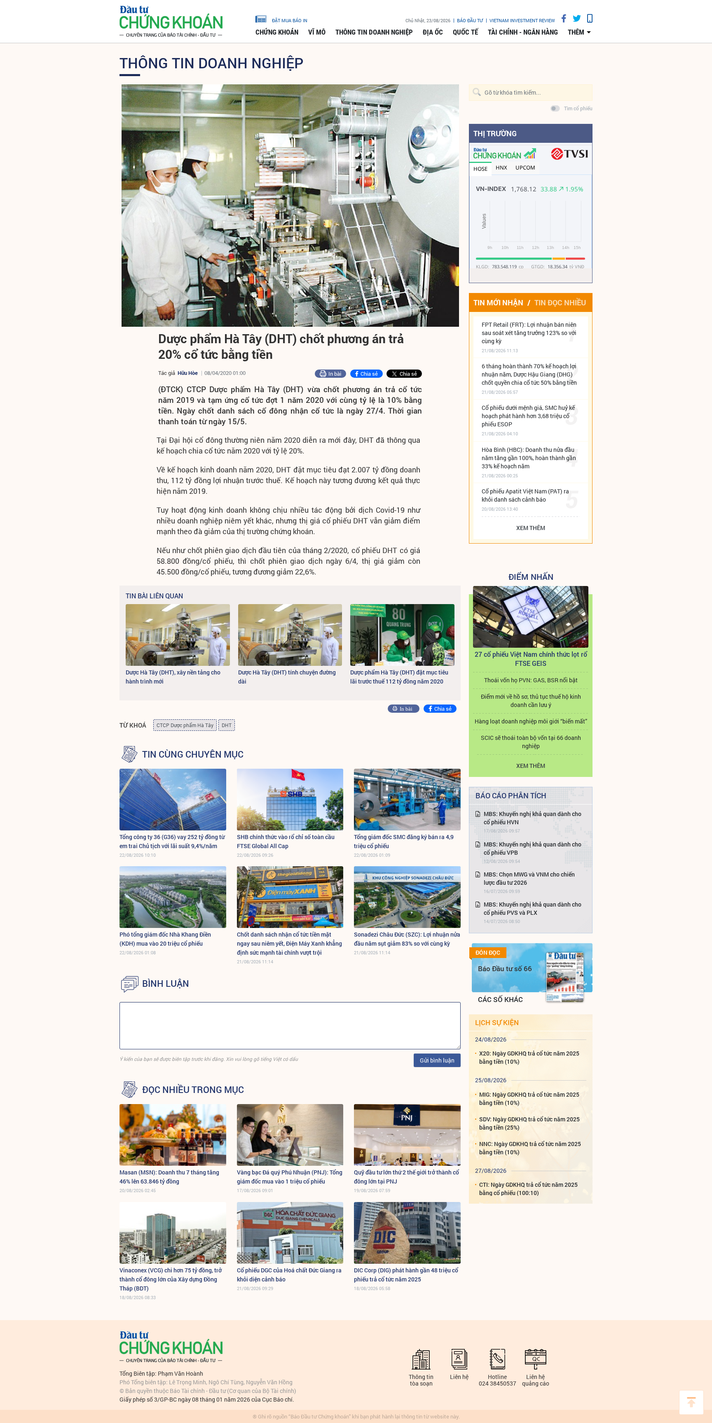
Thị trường (495, 133)
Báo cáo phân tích (510, 795)
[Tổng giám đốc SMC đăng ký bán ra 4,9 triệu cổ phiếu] (407, 799)
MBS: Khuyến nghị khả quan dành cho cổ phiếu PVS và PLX (532, 908)
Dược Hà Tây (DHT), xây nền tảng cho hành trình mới (173, 676)
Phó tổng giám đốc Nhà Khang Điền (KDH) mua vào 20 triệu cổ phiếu (165, 938)
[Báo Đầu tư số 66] (564, 977)
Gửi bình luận (437, 1060)
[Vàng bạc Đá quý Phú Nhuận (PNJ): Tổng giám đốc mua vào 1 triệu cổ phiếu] (290, 1135)
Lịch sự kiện (497, 1022)
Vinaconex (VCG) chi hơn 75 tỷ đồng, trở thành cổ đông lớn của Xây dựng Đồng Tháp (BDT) (170, 1279)
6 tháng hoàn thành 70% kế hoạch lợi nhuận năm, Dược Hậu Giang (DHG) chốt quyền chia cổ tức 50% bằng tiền (529, 374)
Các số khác (500, 999)
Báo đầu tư (470, 20)
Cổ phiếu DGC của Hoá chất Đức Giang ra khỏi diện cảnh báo (289, 1274)
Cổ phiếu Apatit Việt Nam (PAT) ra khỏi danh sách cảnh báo (525, 495)
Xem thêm (530, 528)
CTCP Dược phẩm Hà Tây (185, 725)
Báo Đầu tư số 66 (505, 968)
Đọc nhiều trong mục (193, 1089)
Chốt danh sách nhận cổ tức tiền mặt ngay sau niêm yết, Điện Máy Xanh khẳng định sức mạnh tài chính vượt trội (289, 943)
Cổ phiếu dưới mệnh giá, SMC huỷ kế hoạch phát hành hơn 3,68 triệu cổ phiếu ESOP (528, 416)
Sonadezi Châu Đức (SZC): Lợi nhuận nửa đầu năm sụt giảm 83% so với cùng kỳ (407, 938)
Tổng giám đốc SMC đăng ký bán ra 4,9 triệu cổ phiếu (404, 841)
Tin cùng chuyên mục (193, 754)
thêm (576, 32)
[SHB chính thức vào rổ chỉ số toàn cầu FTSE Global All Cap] (290, 799)
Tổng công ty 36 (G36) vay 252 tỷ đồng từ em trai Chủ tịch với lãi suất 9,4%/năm (172, 841)
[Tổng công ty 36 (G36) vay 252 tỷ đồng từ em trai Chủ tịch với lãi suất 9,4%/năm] (172, 799)
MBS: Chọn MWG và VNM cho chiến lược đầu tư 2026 (529, 878)
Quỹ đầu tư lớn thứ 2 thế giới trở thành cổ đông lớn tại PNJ (406, 1176)
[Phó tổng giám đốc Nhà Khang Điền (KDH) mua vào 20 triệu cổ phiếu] (172, 897)
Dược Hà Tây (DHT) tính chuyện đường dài (287, 676)
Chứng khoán (276, 32)
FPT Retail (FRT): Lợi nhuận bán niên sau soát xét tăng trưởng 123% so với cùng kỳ (529, 333)
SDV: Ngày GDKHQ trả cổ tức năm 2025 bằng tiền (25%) (529, 1123)
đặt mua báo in (289, 20)
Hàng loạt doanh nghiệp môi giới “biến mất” (531, 721)
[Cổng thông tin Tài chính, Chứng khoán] (170, 21)
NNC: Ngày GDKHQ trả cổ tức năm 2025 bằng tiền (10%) (530, 1148)
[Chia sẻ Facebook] (561, 18)
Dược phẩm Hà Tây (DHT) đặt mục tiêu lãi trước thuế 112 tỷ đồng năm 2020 (399, 676)
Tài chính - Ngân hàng (523, 32)
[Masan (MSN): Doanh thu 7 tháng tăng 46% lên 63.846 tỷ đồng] (172, 1135)
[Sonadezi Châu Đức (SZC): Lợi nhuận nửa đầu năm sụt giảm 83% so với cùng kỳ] (407, 897)
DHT (227, 725)
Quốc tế (465, 32)
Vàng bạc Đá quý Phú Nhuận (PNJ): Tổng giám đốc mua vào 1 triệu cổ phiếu (289, 1176)
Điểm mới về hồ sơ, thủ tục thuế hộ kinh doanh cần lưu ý (531, 701)
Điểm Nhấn (530, 576)
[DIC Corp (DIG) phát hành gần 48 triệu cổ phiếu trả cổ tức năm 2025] (407, 1233)
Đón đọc (487, 952)
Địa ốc (433, 32)
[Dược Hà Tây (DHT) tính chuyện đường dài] (290, 635)
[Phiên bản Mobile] (587, 18)
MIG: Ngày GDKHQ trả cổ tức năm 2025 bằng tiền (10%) (529, 1099)
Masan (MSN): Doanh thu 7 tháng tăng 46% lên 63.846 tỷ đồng (169, 1176)
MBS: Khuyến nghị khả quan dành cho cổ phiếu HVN (532, 818)
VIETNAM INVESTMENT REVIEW (522, 20)
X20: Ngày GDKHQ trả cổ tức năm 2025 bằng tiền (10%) (529, 1057)
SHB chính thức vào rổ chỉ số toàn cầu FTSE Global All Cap (286, 841)
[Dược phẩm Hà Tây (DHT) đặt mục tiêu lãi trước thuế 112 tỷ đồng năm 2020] (402, 635)
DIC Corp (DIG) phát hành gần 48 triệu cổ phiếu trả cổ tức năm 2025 (406, 1274)
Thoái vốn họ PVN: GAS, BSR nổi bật (531, 680)
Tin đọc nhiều (560, 302)
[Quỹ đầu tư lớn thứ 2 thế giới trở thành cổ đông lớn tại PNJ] (407, 1135)
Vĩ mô (317, 32)
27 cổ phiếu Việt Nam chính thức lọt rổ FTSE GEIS (531, 658)
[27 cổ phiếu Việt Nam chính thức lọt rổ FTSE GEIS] (530, 617)
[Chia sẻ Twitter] (574, 18)
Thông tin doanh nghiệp (374, 32)
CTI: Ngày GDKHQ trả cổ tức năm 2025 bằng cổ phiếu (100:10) (528, 1189)
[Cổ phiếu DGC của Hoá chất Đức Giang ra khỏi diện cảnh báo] (290, 1233)
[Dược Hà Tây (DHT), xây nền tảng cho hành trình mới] (178, 635)
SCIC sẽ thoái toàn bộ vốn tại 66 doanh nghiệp (531, 742)
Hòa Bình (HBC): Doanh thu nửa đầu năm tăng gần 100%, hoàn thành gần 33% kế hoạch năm (529, 458)
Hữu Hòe (188, 373)
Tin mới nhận (498, 302)
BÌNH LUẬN (165, 983)
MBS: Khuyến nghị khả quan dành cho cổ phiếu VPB (532, 848)
